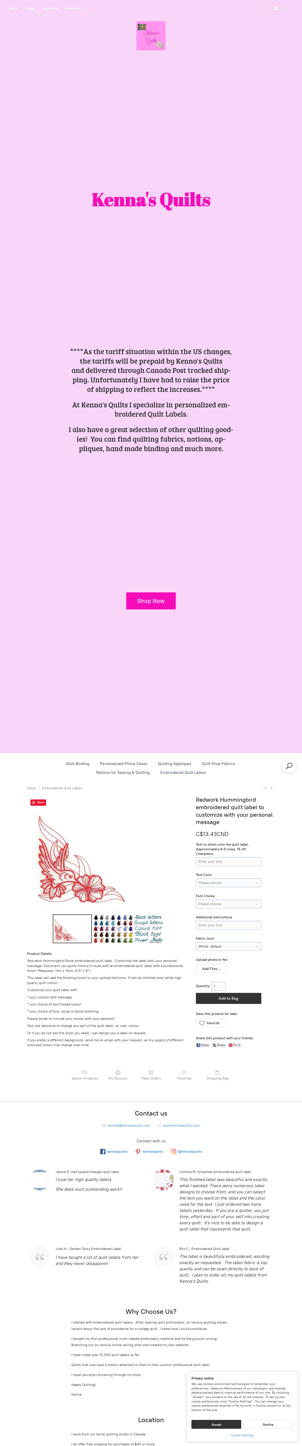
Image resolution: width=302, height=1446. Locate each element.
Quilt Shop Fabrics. (219, 763)
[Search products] (289, 766)
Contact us (73, 8)
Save (40, 802)
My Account (118, 1078)
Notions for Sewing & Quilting (123, 772)
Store (13, 8)
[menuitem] (265, 788)
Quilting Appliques (174, 763)
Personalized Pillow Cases (123, 763)
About (30, 8)
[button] (211, 968)
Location (49, 8)
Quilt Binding (77, 763)
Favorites (184, 1078)
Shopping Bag (217, 1078)
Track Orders (151, 1078)
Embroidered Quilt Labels (183, 772)
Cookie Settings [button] (242, 1435)
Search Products (85, 1078)
